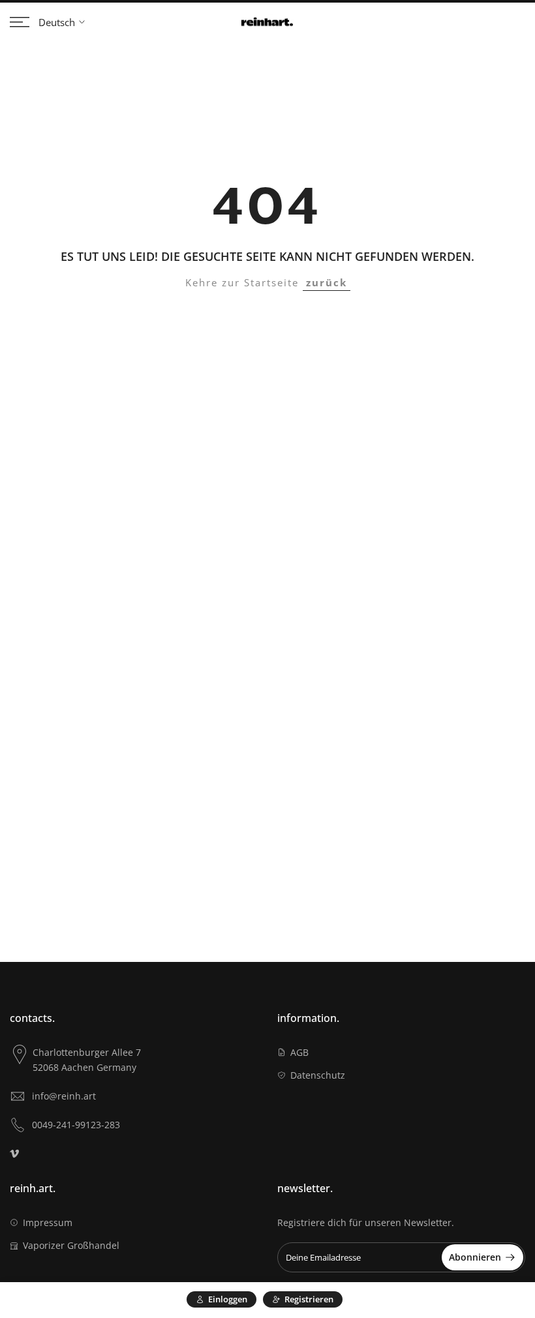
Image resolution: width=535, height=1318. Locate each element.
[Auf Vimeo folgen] (14, 1153)
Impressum (47, 1222)
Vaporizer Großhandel (71, 1245)
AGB (299, 1052)
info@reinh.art (64, 1096)
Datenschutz (317, 1075)
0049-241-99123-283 (76, 1124)
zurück (326, 282)
